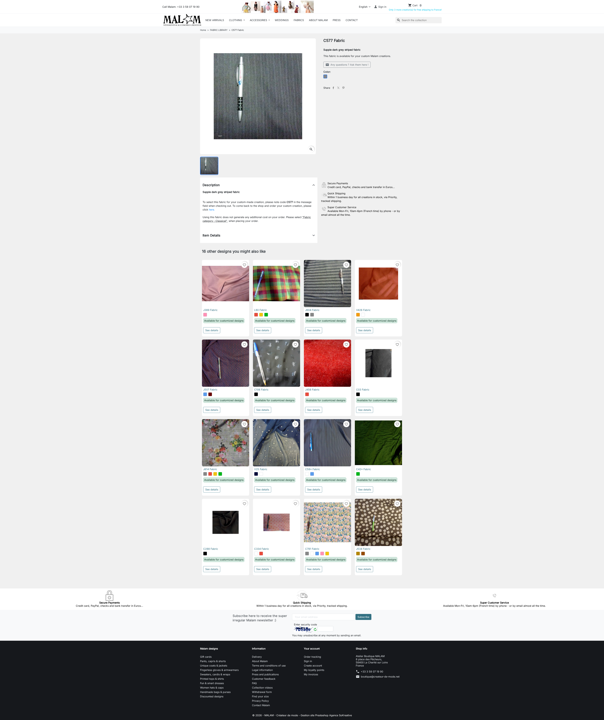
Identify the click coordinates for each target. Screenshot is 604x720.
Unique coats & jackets (213, 665)
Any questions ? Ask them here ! (347, 65)
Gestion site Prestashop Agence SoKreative (326, 715)
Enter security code (305, 624)
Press (337, 20)
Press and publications (265, 674)
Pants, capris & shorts (213, 661)
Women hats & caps (212, 687)
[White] (307, 474)
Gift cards (206, 656)
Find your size (260, 696)
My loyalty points (314, 670)
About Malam (318, 20)
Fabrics (299, 20)
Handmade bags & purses (215, 692)
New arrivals (214, 20)
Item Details (211, 235)
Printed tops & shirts (212, 678)
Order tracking (312, 656)
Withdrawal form (262, 692)
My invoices (311, 674)
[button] (380, 7)
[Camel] (358, 553)
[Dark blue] (256, 474)
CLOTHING (236, 20)
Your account (312, 648)
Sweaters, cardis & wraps (215, 674)
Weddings (282, 20)
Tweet (338, 88)
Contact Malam (261, 705)
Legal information (262, 670)
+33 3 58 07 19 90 (372, 671)
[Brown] (363, 553)
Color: (327, 71)
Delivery (257, 656)
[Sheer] (363, 315)
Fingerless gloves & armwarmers (219, 670)
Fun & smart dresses (212, 683)
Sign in (308, 661)
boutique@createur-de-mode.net (380, 676)
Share (333, 88)
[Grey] (312, 315)
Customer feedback (263, 678)
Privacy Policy (260, 700)
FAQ (254, 683)
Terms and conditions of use (269, 665)
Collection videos (262, 687)
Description (211, 185)
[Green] (266, 315)
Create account (313, 665)
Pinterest (343, 88)
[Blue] (205, 394)
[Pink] (205, 315)
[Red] (256, 315)
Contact (352, 20)
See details (211, 330)
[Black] (307, 315)
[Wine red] (210, 394)
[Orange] (358, 315)
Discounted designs (211, 696)
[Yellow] (261, 315)
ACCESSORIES (259, 20)
